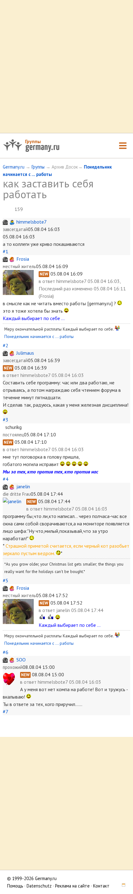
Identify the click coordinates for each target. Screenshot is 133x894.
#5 (5, 580)
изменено (82, 288)
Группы (33, 141)
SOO (21, 660)
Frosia (22, 259)
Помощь (15, 886)
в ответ (47, 281)
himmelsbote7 (31, 222)
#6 (5, 652)
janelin (23, 486)
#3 (5, 420)
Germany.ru (13, 167)
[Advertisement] (66, 66)
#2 (5, 345)
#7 (5, 711)
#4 (5, 479)
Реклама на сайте (72, 886)
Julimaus (25, 353)
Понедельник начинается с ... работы (39, 336)
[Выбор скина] (121, 886)
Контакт (101, 886)
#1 (5, 251)
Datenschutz (39, 886)
